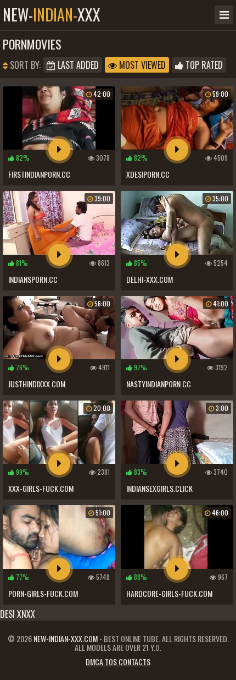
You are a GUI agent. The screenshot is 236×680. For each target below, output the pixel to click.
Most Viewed (141, 65)
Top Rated (203, 65)
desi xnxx (17, 614)
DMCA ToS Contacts (118, 661)
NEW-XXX (51, 15)
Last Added (77, 65)
